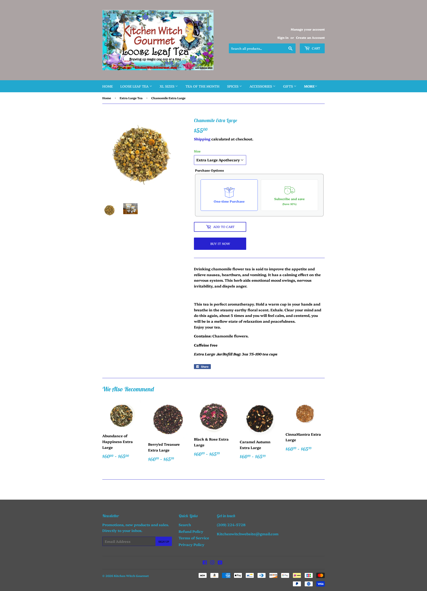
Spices (233, 86)
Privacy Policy (191, 544)
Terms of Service (194, 537)
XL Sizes (167, 86)
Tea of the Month (202, 86)
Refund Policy (191, 531)
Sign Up (163, 541)
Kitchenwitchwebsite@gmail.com (247, 533)
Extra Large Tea (131, 98)
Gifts (288, 86)
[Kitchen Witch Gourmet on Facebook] (204, 562)
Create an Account (310, 37)
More (309, 86)
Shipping (202, 138)
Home (107, 86)
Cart (315, 48)
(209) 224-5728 (231, 524)
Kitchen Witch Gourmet (131, 576)
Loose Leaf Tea (134, 86)
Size (197, 151)
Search (185, 524)
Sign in (282, 37)
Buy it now (220, 243)
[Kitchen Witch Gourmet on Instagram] (212, 562)
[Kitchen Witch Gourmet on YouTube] (220, 562)
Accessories (261, 86)
